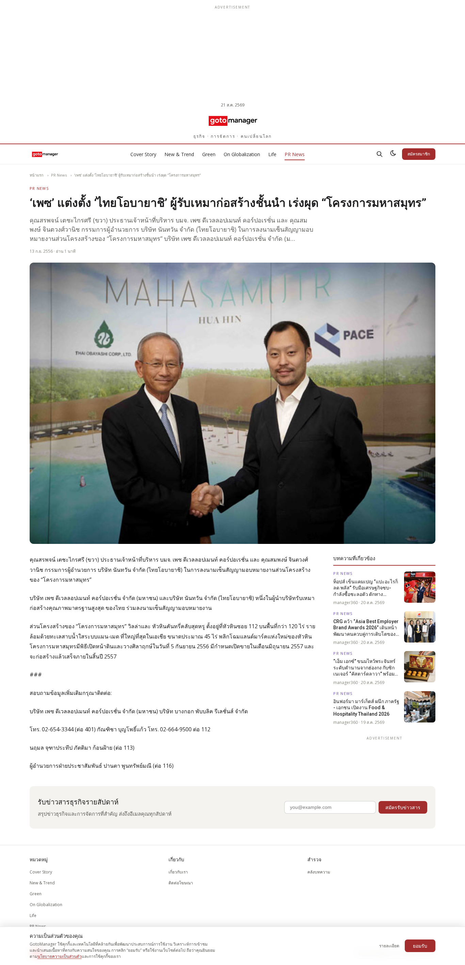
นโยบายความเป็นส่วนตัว (59, 956)
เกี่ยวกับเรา (178, 872)
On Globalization (242, 154)
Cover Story (143, 154)
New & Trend (179, 154)
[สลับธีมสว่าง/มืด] (393, 154)
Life (272, 154)
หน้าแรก (37, 175)
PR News (295, 154)
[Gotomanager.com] (232, 120)
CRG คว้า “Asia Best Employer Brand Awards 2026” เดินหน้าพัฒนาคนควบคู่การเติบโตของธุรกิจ (366, 628)
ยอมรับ (420, 946)
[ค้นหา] (379, 154)
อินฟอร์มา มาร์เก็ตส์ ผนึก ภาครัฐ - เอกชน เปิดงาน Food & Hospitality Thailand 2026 (366, 708)
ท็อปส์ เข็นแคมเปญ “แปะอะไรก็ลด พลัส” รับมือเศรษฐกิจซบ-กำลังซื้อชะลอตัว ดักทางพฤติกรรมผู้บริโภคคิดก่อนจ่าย (365, 588)
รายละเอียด (389, 946)
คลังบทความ (318, 872)
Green (208, 154)
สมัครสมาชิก (418, 154)
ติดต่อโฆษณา (181, 883)
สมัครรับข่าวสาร (402, 807)
